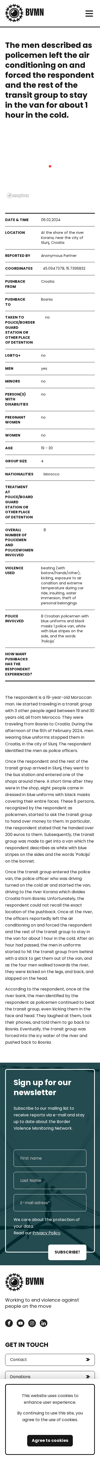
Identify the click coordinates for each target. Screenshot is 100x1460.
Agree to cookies (50, 1440)
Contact (18, 1360)
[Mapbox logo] (18, 196)
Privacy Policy (46, 1233)
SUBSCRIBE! (67, 1252)
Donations (20, 1377)
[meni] (89, 13)
